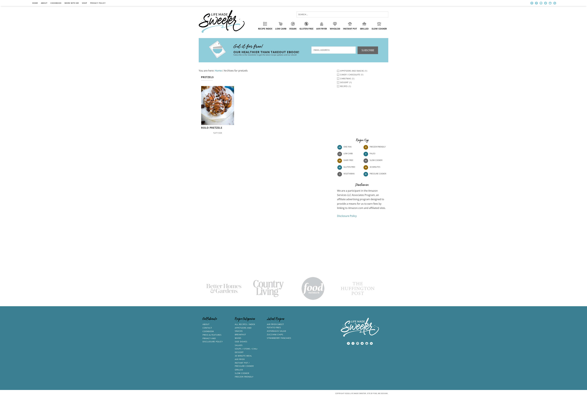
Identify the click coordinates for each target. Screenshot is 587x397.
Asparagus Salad (276, 331)
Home (35, 3)
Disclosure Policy (347, 216)
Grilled (239, 369)
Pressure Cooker (378, 173)
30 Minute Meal (243, 356)
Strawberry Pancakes (279, 338)
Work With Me (72, 3)
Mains (238, 338)
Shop (84, 3)
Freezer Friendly (378, 146)
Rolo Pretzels (211, 127)
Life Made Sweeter (222, 21)
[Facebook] (536, 3)
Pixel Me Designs (380, 393)
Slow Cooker (376, 160)
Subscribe (368, 50)
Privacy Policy (98, 3)
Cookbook (55, 3)
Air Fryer (240, 359)
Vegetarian (348, 173)
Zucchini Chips (275, 334)
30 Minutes (375, 167)
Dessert (239, 352)
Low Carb (348, 153)
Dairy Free (348, 160)
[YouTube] (550, 3)
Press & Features (212, 335)
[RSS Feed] (554, 3)
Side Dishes (241, 341)
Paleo (372, 153)
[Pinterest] (531, 3)
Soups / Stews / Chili (246, 348)
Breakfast (240, 334)
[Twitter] (545, 3)
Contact (207, 328)
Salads (239, 345)
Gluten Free (349, 167)
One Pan (347, 146)
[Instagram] (541, 3)
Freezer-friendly (244, 376)
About (44, 3)
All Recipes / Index (245, 324)
